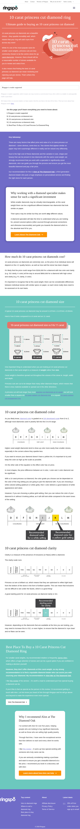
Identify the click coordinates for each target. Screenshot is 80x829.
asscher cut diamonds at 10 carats (49, 392)
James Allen (62, 658)
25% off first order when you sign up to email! (73, 806)
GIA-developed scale (51, 419)
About (26, 1)
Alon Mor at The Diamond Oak (58, 676)
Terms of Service (48, 809)
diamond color (25, 419)
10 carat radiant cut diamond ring (38, 395)
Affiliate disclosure (48, 803)
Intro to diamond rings (29, 803)
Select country (67, 1)
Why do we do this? (55, 1)
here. (12, 103)
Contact (32, 1)
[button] (40, 87)
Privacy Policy (47, 806)
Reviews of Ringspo (42, 1)
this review (14, 681)
